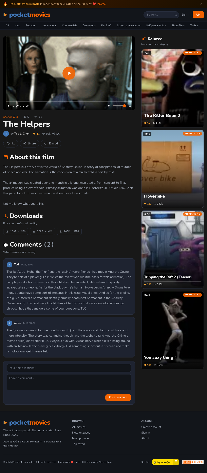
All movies (79, 427)
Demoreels (89, 25)
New (17, 25)
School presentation (128, 25)
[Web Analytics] (193, 462)
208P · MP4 (44, 231)
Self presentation (156, 25)
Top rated (78, 444)
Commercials (69, 25)
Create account (151, 427)
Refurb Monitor (30, 441)
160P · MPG (71, 231)
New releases (81, 433)
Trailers (194, 25)
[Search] (175, 14)
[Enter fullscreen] (130, 105)
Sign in (186, 15)
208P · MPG (18, 231)
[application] (69, 73)
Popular (30, 25)
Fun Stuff (106, 25)
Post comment (118, 397)
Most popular (80, 438)
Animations (49, 25)
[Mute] (109, 105)
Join (198, 15)
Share (32, 143)
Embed (53, 143)
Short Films (178, 25)
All (7, 25)
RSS (147, 462)
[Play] (69, 73)
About (145, 438)
